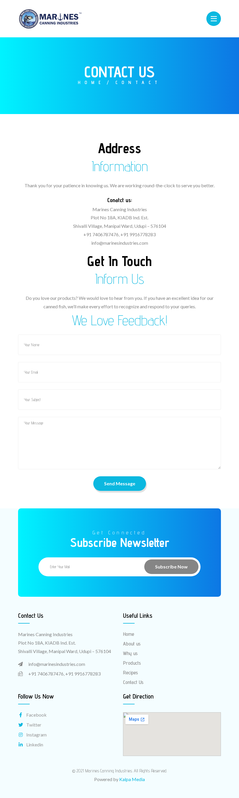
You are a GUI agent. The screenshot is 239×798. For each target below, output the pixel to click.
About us (131, 643)
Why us (130, 653)
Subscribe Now (171, 566)
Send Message (119, 483)
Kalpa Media (132, 779)
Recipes (130, 672)
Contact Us (133, 682)
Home (91, 82)
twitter (33, 724)
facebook (36, 715)
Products (132, 663)
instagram (36, 734)
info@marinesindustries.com (56, 664)
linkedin (34, 744)
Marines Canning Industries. (109, 771)
